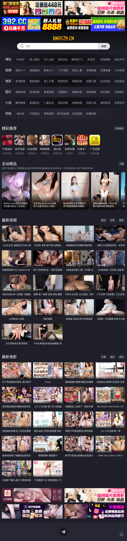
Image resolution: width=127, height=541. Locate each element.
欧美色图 (49, 92)
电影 (8, 81)
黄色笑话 (105, 102)
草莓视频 (49, 113)
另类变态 (120, 81)
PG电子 (20, 59)
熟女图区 (105, 92)
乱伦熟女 (105, 81)
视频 (8, 70)
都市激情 (20, 102)
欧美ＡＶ (49, 70)
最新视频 (9, 220)
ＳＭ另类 (120, 70)
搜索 (103, 46)
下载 (121, 163)
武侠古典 (63, 102)
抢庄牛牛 (120, 59)
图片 (8, 92)
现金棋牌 (105, 59)
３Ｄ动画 (63, 70)
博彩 (8, 59)
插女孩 (20, 113)
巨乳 (112, 220)
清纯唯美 (91, 92)
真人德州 (34, 59)
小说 (8, 103)
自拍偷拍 (34, 70)
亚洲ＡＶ (20, 70)
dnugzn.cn (63, 38)
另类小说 (91, 102)
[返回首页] (121, 534)
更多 (121, 220)
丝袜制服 (91, 70)
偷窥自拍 (20, 92)
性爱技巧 (120, 102)
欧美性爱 (63, 81)
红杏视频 (77, 113)
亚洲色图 (34, 92)
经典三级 (91, 81)
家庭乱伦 (34, 102)
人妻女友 (49, 102)
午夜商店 (34, 113)
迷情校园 (77, 102)
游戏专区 (63, 59)
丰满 (103, 356)
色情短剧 (91, 113)
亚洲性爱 (20, 81)
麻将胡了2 (77, 59)
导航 (8, 113)
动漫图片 (63, 92)
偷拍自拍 (34, 81)
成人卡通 (49, 81)
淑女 (112, 356)
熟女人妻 (77, 70)
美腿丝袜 (77, 92)
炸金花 (91, 59)
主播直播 (105, 70)
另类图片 (120, 92)
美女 (103, 220)
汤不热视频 (63, 113)
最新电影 (9, 356)
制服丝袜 (77, 81)
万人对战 (49, 59)
